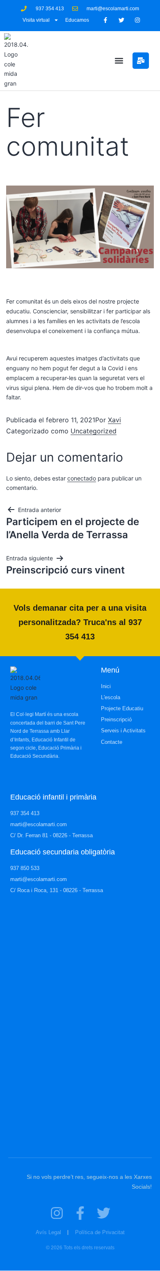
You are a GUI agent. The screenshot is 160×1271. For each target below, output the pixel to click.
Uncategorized (94, 431)
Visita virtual (36, 20)
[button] (119, 61)
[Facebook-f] (105, 20)
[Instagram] (138, 20)
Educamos (77, 20)
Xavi (114, 420)
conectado (81, 478)
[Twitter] (121, 20)
